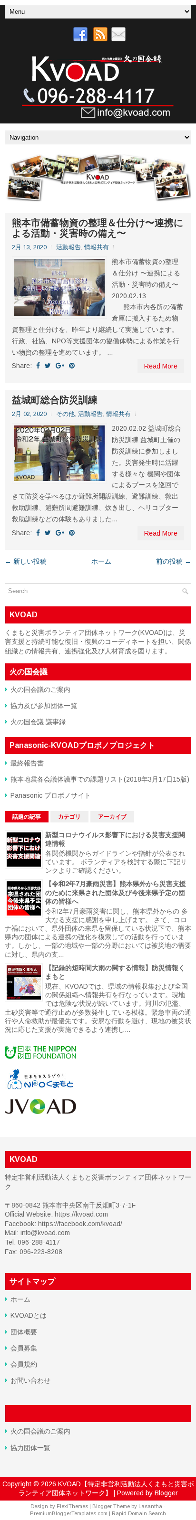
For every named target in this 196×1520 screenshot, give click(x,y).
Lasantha (150, 1506)
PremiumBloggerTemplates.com (69, 1513)
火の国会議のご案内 (40, 689)
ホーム (101, 561)
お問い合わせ (30, 1380)
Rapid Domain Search (139, 1513)
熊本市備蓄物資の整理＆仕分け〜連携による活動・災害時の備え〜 (97, 227)
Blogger (166, 1493)
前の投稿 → (173, 561)
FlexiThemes (72, 1506)
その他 (65, 413)
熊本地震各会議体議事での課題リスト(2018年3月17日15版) (99, 779)
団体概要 (23, 1332)
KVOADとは (28, 1315)
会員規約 (23, 1364)
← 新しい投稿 (26, 561)
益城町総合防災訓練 (55, 400)
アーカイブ (112, 816)
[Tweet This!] (47, 365)
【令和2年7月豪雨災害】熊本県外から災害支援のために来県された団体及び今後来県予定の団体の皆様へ (115, 892)
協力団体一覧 (30, 1448)
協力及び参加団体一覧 (43, 705)
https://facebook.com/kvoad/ (80, 1223)
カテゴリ (69, 816)
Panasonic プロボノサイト (50, 795)
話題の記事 (26, 816)
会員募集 (23, 1348)
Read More (160, 366)
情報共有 (96, 247)
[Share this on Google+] (60, 365)
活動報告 (68, 247)
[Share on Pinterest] (72, 365)
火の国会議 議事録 (38, 722)
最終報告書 (27, 763)
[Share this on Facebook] (38, 365)
